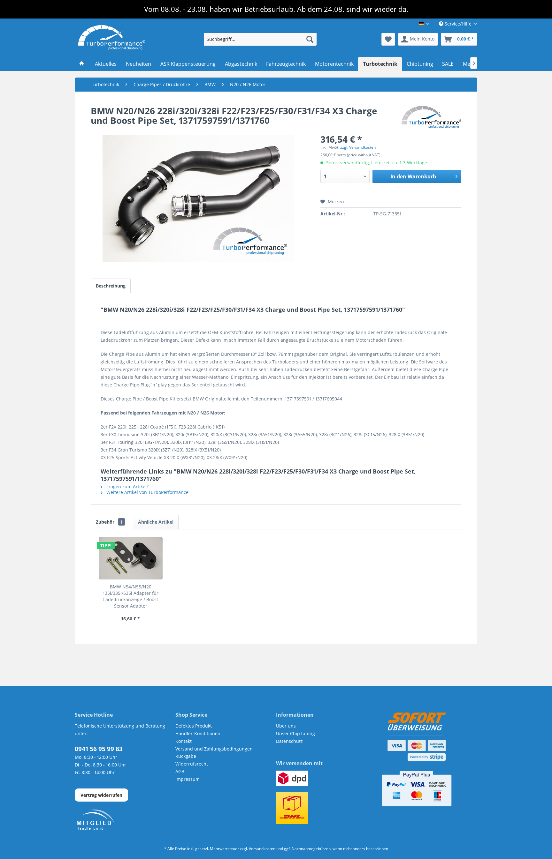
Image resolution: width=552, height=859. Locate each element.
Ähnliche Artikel (155, 522)
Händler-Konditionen (197, 733)
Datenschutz (289, 741)
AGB (179, 771)
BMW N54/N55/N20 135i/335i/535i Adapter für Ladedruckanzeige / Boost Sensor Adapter (130, 596)
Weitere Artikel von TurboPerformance (146, 492)
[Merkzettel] (388, 39)
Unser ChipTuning (295, 733)
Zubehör (109, 522)
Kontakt (183, 741)
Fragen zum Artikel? (127, 486)
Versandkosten (262, 848)
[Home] (82, 64)
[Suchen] (310, 39)
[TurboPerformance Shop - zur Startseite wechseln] (111, 37)
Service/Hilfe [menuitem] (458, 24)
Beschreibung (111, 286)
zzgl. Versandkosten (358, 147)
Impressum (187, 779)
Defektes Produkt (193, 726)
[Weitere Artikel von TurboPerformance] (431, 117)
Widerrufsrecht (191, 764)
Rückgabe (185, 756)
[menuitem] (260, 39)
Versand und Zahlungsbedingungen (214, 749)
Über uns (286, 726)
